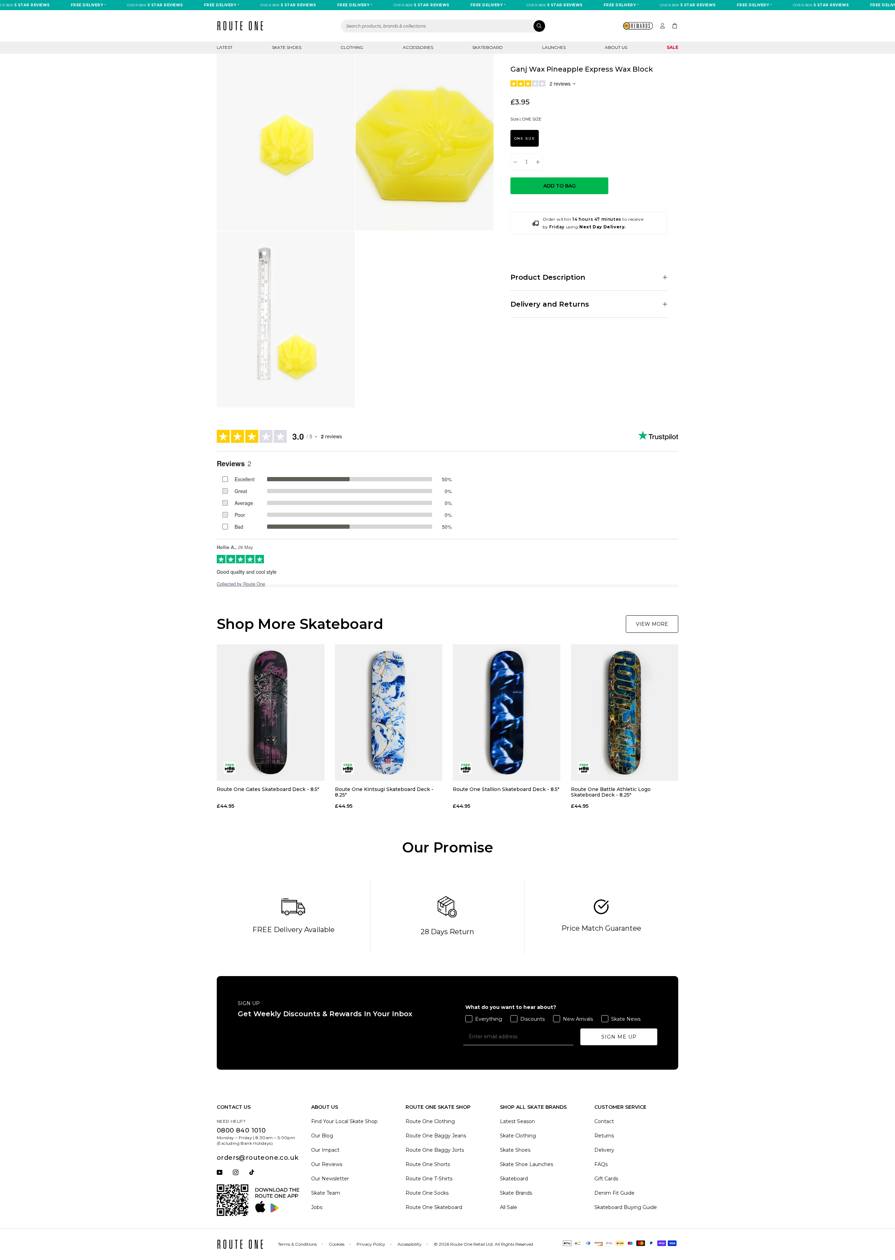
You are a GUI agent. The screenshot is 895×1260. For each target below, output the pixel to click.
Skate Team (325, 1193)
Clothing (352, 47)
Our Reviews (326, 1164)
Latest (224, 47)
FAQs (601, 1164)
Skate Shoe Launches (526, 1164)
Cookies (336, 1244)
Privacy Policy (371, 1244)
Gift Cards (606, 1178)
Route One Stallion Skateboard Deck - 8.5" (506, 789)
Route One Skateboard (434, 1207)
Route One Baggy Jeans (436, 1135)
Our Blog (322, 1135)
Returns (604, 1135)
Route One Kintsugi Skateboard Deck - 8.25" (384, 792)
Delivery (604, 1150)
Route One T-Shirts (429, 1178)
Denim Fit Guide (614, 1193)
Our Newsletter (330, 1178)
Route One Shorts (428, 1164)
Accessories (418, 47)
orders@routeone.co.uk (257, 1157)
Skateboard (487, 47)
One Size (524, 138)
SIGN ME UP (619, 1037)
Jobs (316, 1207)
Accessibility (410, 1244)
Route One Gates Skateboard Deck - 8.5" (268, 789)
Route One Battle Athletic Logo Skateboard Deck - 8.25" (611, 792)
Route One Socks (427, 1193)
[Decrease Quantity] (515, 162)
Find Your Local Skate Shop (344, 1121)
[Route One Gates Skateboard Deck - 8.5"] (270, 712)
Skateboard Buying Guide (625, 1207)
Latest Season (517, 1121)
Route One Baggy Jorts (435, 1150)
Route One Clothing (430, 1121)
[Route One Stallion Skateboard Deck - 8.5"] (506, 712)
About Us (616, 47)
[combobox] (443, 26)
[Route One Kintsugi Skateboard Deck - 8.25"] (389, 712)
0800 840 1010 (241, 1130)
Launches (554, 47)
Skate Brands (516, 1193)
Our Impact (325, 1150)
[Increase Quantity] (538, 162)
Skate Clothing (518, 1135)
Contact (604, 1121)
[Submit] (539, 26)
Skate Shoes (286, 47)
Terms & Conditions (297, 1244)
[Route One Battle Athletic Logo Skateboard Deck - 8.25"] (625, 712)
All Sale (508, 1207)
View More (652, 624)
